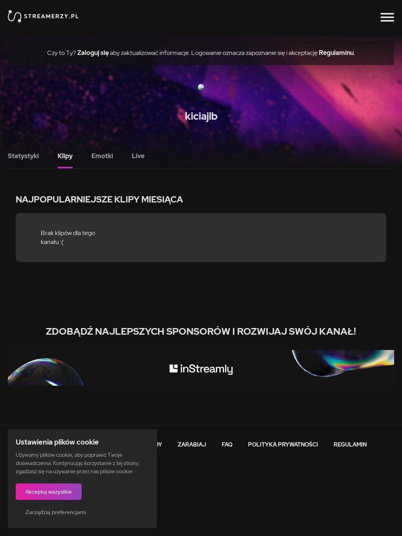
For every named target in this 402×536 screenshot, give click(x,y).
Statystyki (23, 156)
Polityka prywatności (283, 444)
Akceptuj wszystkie (49, 492)
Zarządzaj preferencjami (56, 512)
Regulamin (350, 444)
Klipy (65, 156)
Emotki (102, 156)
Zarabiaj (192, 444)
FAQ (227, 444)
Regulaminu (336, 53)
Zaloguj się (93, 53)
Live (138, 156)
